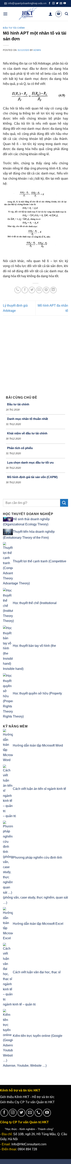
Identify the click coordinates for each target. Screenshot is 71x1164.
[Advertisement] (35, 353)
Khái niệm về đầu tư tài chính (27, 433)
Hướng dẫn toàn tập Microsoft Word (38, 745)
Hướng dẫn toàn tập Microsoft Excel (38, 923)
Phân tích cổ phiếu (20, 448)
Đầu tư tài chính (14, 28)
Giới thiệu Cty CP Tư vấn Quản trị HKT (27, 1102)
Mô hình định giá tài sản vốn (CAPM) (32, 477)
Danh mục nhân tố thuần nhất (27, 418)
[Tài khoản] (50, 14)
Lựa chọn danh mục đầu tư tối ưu (30, 462)
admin (37, 50)
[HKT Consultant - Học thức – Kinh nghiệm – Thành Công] (28, 14)
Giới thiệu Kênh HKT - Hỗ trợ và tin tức (27, 1097)
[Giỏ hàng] (58, 14)
